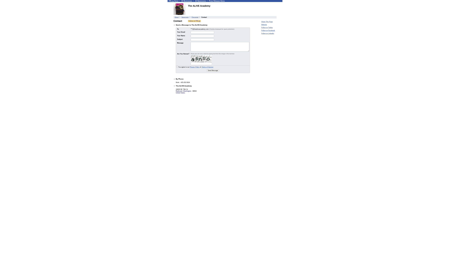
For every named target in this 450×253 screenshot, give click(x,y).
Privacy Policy (195, 67)
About (177, 17)
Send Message (213, 70)
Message (180, 43)
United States (180, 93)
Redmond (179, 91)
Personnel (195, 17)
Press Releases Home (217, 1)
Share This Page (267, 22)
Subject (180, 39)
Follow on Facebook (268, 30)
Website (264, 25)
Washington (187, 91)
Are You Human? (183, 54)
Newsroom (185, 17)
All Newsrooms (200, 1)
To (178, 29)
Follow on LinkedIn (267, 33)
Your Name (181, 36)
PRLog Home (173, 1)
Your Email (181, 32)
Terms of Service (207, 67)
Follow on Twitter (267, 27)
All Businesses (186, 1)
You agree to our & (195, 67)
